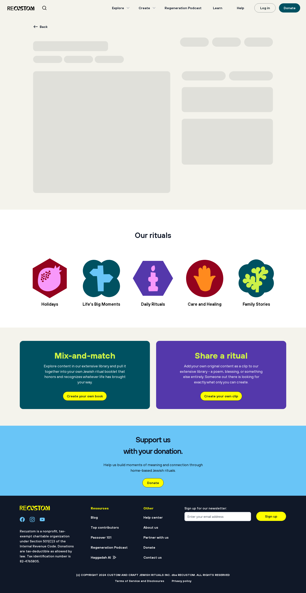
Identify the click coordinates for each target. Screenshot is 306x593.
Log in (265, 8)
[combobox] (49, 8)
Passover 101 (101, 537)
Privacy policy (181, 581)
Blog (94, 517)
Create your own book (85, 396)
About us (150, 527)
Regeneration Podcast (183, 8)
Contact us (152, 557)
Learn (217, 8)
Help (240, 8)
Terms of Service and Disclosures (139, 581)
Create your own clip (221, 396)
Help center (153, 517)
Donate (290, 8)
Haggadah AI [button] (101, 557)
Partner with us (156, 537)
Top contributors (105, 527)
